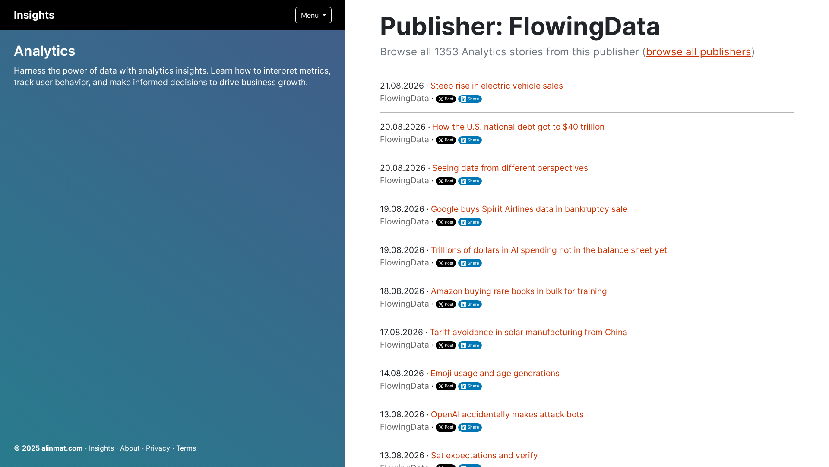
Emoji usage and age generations (495, 373)
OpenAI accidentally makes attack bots (507, 414)
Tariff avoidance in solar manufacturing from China (528, 332)
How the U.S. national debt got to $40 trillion (518, 127)
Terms (186, 448)
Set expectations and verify (484, 455)
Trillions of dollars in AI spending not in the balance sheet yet (549, 250)
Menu (311, 15)
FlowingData (404, 98)
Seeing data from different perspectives (510, 168)
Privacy (158, 448)
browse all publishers (698, 51)
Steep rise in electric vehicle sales (496, 85)
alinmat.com (62, 448)
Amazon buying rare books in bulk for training (519, 291)
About (130, 448)
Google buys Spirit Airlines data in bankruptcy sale (529, 209)
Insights (34, 15)
